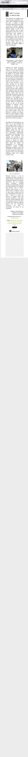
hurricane (9, 223)
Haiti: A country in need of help (14, 14)
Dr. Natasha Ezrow (16, 217)
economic (10, 221)
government (16, 221)
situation (15, 225)
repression (19, 223)
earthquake (19, 220)
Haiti (20, 221)
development (13, 220)
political (14, 223)
